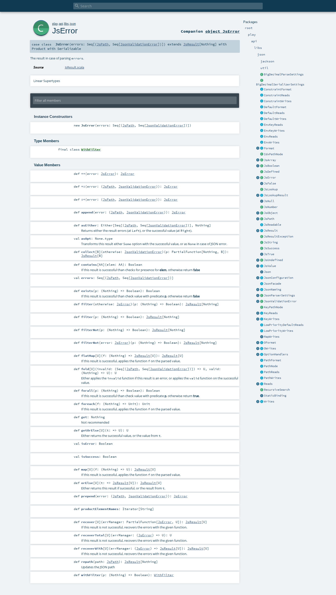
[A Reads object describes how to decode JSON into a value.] (262, 384)
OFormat (270, 342)
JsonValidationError (280, 301)
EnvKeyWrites (274, 130)
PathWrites (272, 378)
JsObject (271, 213)
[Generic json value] (262, 266)
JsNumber (271, 207)
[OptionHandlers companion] (258, 355)
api (61, 24)
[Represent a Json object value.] (262, 213)
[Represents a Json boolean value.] (262, 166)
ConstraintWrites (277, 101)
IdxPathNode (273, 154)
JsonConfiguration (278, 277)
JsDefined (271, 171)
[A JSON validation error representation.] (262, 302)
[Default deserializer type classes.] (262, 113)
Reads (268, 384)
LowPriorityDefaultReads (284, 325)
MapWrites (271, 336)
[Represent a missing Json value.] (262, 260)
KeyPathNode (273, 307)
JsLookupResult (276, 195)
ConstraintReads (277, 95)
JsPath (269, 219)
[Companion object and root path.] (258, 219)
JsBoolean (271, 165)
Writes (269, 401)
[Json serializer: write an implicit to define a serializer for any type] (262, 402)
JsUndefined (273, 260)
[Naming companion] (258, 290)
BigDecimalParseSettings (284, 74)
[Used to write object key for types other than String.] (262, 319)
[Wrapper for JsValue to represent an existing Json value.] (262, 172)
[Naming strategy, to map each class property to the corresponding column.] (262, 290)
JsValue (270, 266)
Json (267, 272)
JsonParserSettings (279, 295)
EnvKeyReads (273, 124)
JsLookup (271, 189)
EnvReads (271, 136)
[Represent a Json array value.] (262, 160)
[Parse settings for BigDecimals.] (262, 75)
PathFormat (272, 360)
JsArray (270, 160)
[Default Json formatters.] (262, 107)
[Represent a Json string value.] (262, 243)
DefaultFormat (275, 107)
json (73, 24)
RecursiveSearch (277, 389)
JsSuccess (271, 248)
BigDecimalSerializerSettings (280, 84)
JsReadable (272, 224)
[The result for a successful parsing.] (262, 248)
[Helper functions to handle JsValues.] (262, 272)
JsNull (269, 201)
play (55, 24)
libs (66, 24)
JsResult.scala (74, 67)
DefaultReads (274, 113)
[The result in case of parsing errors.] (262, 178)
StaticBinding (275, 395)
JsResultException (278, 236)
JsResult (271, 230)
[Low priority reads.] (262, 325)
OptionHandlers (276, 354)
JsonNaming (272, 289)
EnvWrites (271, 142)
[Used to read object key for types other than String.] (262, 313)
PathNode (271, 366)
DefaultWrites (275, 119)
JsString (271, 242)
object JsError (222, 31)
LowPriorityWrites (278, 330)
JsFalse (270, 183)
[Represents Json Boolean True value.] (262, 254)
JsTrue (269, 254)
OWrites (270, 348)
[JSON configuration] (262, 278)
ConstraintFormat (277, 89)
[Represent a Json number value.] (262, 207)
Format (269, 148)
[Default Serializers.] (262, 119)
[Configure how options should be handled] (262, 355)
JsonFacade (272, 283)
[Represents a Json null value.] (262, 201)
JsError (270, 177)
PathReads (271, 372)
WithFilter (164, 575)
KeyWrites (271, 319)
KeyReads (271, 313)
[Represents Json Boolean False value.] (262, 184)
